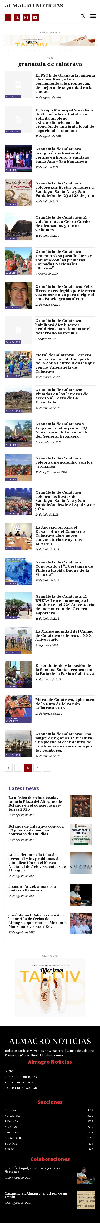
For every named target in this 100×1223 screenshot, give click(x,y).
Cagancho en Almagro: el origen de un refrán (36, 1195)
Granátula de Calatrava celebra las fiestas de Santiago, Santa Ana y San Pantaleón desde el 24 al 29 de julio (65, 500)
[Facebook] (8, 17)
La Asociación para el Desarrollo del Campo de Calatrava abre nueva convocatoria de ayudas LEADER (60, 535)
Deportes (11, 376)
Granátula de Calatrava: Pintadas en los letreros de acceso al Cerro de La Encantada (61, 396)
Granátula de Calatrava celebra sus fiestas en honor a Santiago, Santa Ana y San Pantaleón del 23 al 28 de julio (64, 189)
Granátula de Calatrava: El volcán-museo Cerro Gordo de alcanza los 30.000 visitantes (62, 223)
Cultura (11, 170)
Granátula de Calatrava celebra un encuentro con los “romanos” (64, 462)
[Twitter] (17, 17)
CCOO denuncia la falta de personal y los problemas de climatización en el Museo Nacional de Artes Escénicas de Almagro (37, 863)
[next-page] (47, 768)
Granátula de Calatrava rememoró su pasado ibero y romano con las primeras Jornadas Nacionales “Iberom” (63, 259)
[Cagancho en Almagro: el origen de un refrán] (86, 1200)
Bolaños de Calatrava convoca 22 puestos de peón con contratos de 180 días (36, 830)
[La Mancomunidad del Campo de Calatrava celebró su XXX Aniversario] (18, 640)
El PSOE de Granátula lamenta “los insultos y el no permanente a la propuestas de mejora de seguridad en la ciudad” (65, 83)
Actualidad (13, 96)
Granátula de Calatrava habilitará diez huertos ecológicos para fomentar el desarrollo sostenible (63, 326)
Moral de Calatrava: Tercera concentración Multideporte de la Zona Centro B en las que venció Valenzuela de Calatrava (65, 363)
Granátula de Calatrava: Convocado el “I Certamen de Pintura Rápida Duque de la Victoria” (64, 568)
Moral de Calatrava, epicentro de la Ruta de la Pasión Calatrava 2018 (64, 703)
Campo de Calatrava (12, 719)
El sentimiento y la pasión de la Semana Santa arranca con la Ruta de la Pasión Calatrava (64, 669)
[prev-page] (9, 768)
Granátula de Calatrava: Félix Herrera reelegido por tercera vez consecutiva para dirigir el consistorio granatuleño (65, 292)
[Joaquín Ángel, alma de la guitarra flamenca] (81, 895)
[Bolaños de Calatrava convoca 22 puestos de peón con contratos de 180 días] (81, 834)
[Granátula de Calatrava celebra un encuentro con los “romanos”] (18, 467)
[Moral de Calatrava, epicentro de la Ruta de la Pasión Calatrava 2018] (18, 709)
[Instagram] (26, 17)
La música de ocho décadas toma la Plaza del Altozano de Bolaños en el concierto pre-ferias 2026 (35, 804)
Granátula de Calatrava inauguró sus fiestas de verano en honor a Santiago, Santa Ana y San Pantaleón (62, 155)
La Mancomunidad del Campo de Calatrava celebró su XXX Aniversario (64, 635)
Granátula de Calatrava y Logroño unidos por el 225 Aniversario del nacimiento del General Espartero (62, 430)
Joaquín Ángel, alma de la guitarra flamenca (32, 889)
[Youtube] (35, 17)
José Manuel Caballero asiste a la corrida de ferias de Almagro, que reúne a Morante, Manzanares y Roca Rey (37, 921)
